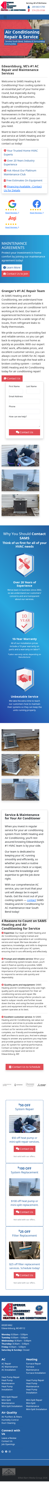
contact (31, 900)
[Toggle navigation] (5, 17)
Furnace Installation (36, 1372)
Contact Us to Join (17, 273)
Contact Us (13, 378)
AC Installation (9, 1369)
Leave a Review (9, 1438)
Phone (12, 406)
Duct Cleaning (8, 1423)
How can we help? (18, 416)
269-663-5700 (38, 6)
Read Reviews (11, 213)
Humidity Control (10, 1419)
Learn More (13, 267)
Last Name (31, 386)
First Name (14, 386)
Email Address (16, 396)
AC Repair (6, 1363)
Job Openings (8, 1444)
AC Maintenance (10, 1366)
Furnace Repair (33, 1363)
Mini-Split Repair (10, 1396)
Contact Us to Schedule (25, 1067)
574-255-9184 (38, 10)
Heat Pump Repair (11, 1377)
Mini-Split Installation (12, 1406)
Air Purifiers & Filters (12, 1416)
